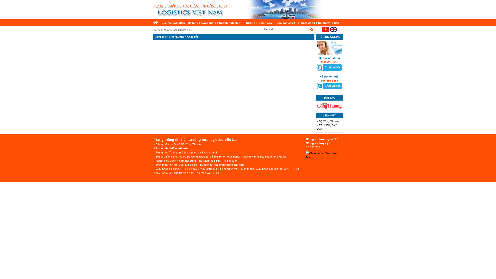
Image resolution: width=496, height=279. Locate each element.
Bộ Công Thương (329, 121)
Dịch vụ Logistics (173, 22)
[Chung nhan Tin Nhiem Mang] (325, 157)
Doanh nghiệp (228, 22)
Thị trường (248, 22)
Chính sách (266, 22)
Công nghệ (208, 22)
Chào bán (193, 36)
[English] (333, 31)
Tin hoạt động (305, 22)
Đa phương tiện (328, 22)
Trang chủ (160, 36)
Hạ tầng (193, 22)
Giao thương (176, 36)
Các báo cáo (285, 22)
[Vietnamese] (325, 31)
